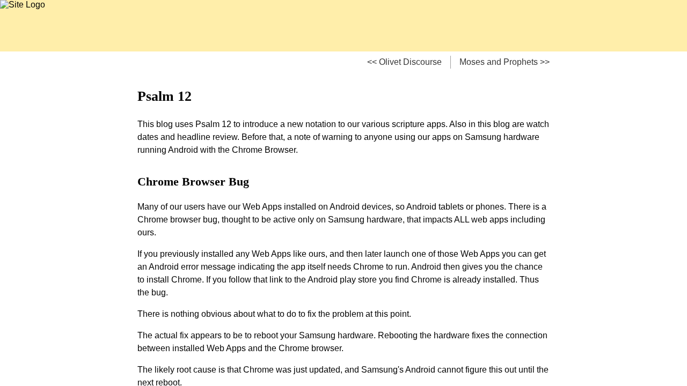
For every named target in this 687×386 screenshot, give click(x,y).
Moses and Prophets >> (504, 61)
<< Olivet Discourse (404, 61)
